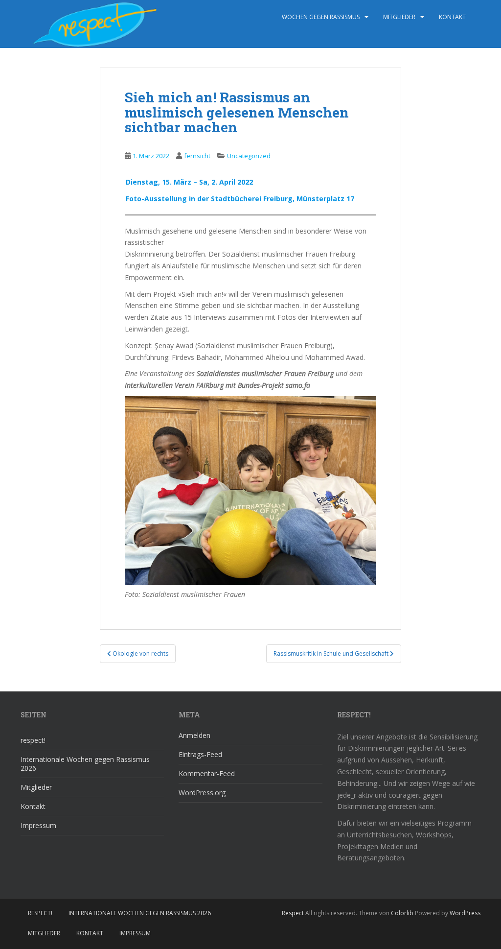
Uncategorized (249, 155)
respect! (33, 740)
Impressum (38, 825)
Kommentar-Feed (207, 773)
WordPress (465, 913)
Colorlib (402, 913)
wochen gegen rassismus (321, 17)
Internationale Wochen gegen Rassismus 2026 (85, 764)
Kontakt (452, 17)
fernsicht (197, 155)
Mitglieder (399, 17)
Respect (293, 913)
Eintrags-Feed (200, 754)
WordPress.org (202, 792)
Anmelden (194, 735)
